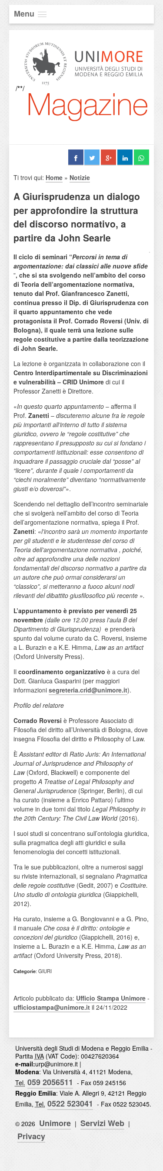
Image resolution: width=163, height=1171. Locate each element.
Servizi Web (102, 1123)
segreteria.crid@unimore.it (88, 690)
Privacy (31, 1136)
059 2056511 (50, 1082)
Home (54, 177)
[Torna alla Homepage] (88, 128)
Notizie (80, 177)
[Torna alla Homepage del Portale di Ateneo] (83, 88)
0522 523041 (70, 1103)
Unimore (55, 1123)
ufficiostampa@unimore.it (51, 1007)
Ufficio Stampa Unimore (111, 998)
